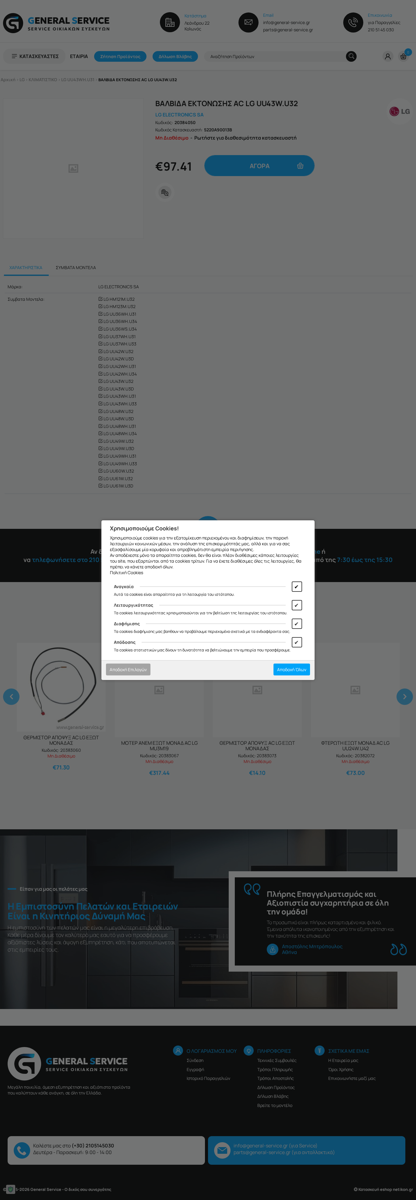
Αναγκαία (124, 586)
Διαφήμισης (127, 623)
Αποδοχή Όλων (291, 669)
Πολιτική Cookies (126, 572)
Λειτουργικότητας (133, 605)
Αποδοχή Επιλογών (128, 669)
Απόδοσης (125, 642)
